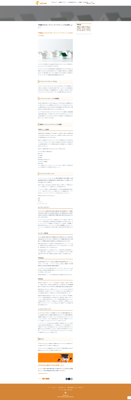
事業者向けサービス (62, 2)
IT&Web (44, 378)
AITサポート (54, 387)
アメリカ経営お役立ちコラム (72, 2)
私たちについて (54, 2)
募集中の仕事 (69, 389)
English (93, 3)
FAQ (76, 387)
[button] (54, 2)
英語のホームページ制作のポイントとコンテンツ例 (88, 28)
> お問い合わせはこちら (43, 373)
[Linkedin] (65, 392)
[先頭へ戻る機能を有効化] (129, 398)
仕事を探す (92, 2)
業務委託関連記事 (70, 387)
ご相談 (60, 370)
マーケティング (47, 378)
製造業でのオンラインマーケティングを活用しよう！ (84, 28)
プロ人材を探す (85, 2)
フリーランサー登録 (62, 389)
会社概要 (80, 2)
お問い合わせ (89, 3)
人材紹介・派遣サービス (61, 387)
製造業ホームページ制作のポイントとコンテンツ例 (79, 28)
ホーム (49, 387)
